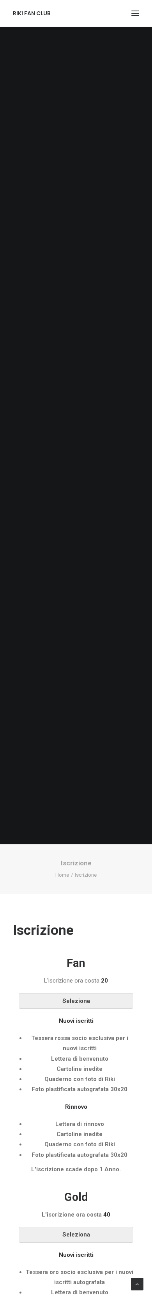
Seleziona (76, 1000)
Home (62, 875)
